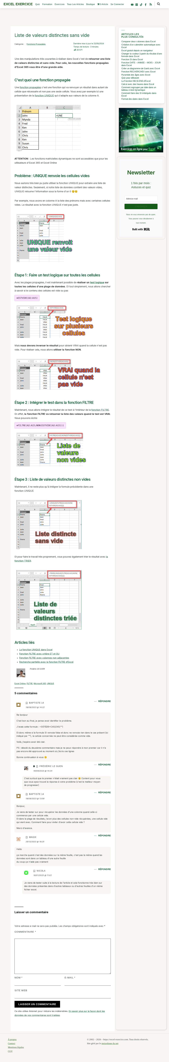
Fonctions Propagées (36, 44)
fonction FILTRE (100, 409)
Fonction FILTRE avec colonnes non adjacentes (44, 658)
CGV (10, 1051)
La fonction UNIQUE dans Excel (35, 649)
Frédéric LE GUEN (37, 669)
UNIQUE (50, 683)
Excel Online (20, 683)
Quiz (37, 4)
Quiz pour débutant (130, 78)
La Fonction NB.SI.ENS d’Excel (136, 81)
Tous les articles (75, 4)
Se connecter (117, 4)
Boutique (90, 4)
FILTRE (30, 683)
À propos (12, 1039)
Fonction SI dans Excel (132, 59)
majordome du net (110, 1043)
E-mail (70, 977)
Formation (47, 4)
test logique (97, 282)
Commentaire (25, 931)
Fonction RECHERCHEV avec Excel (138, 71)
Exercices (60, 4)
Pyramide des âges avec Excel (135, 75)
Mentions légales (16, 1047)
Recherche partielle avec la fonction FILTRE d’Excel (46, 662)
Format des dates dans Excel (135, 99)
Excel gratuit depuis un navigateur (137, 50)
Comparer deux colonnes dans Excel (138, 41)
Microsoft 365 (40, 683)
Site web (21, 990)
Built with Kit (141, 229)
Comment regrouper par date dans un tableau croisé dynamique (138, 88)
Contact (11, 1043)
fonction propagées (30, 87)
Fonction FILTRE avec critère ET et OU (39, 653)
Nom (18, 977)
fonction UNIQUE (44, 95)
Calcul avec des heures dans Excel (137, 84)
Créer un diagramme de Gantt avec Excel (140, 68)
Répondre (104, 701)
